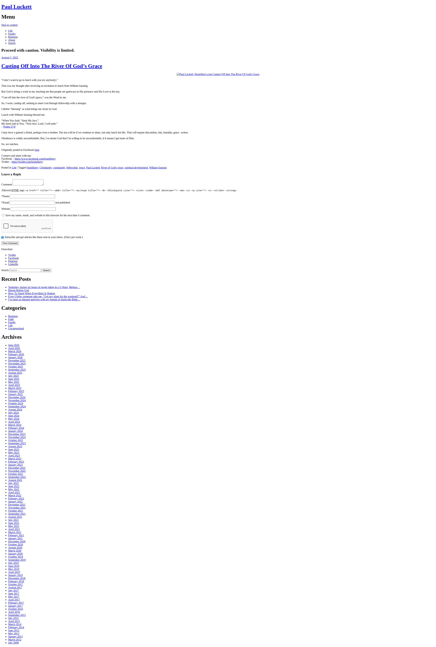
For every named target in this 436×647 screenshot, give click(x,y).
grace (82, 167)
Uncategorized (16, 328)
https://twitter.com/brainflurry (27, 161)
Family (12, 33)
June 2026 (13, 345)
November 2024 (17, 400)
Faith (11, 319)
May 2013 (13, 633)
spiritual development (136, 167)
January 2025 (15, 394)
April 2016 (14, 612)
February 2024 (16, 428)
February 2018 (16, 581)
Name (5, 196)
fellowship (72, 167)
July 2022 (13, 483)
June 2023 (13, 449)
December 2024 (16, 397)
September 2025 (17, 369)
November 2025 (17, 363)
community (59, 167)
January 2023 (15, 464)
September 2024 (17, 406)
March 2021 (14, 532)
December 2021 (16, 504)
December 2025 (16, 360)
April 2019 (14, 572)
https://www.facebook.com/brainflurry (35, 158)
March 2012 (14, 639)
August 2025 (15, 372)
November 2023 (17, 437)
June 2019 (13, 566)
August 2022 (15, 480)
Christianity (46, 167)
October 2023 (15, 440)
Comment (6, 184)
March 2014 (14, 624)
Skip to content (9, 25)
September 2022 (17, 477)
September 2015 (17, 615)
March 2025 (14, 388)
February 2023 (16, 461)
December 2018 (16, 578)
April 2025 (14, 385)
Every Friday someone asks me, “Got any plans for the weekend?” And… (48, 296)
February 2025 (16, 391)
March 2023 (14, 458)
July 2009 (13, 642)
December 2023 (16, 434)
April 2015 (14, 621)
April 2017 (14, 599)
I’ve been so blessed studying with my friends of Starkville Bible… (44, 299)
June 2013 (13, 630)
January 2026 (15, 357)
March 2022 (14, 495)
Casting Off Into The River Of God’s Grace (51, 66)
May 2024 (13, 418)
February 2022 (16, 498)
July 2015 (13, 618)
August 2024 (15, 409)
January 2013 (15, 636)
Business (13, 36)
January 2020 (15, 553)
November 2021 (17, 507)
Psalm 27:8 (9, 126)
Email (5, 202)
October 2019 (15, 556)
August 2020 (15, 547)
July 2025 (13, 375)
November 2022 (17, 470)
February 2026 (16, 354)
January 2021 (15, 538)
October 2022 (15, 474)
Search (11, 43)
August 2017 (15, 587)
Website (5, 208)
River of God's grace (112, 167)
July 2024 (13, 412)
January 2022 (15, 501)
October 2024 (15, 403)
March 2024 (14, 424)
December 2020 (16, 541)
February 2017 (16, 602)
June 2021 (13, 523)
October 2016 (15, 608)
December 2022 (16, 467)
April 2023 (14, 455)
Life (10, 30)
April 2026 (14, 348)
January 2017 (15, 605)
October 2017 (15, 584)
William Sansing (158, 167)
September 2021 (17, 513)
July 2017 (13, 590)
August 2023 (15, 446)
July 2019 (13, 562)
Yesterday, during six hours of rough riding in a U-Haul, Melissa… (44, 287)
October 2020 (15, 544)
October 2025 (15, 366)
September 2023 (17, 443)
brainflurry (32, 167)
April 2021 (14, 529)
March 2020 (14, 550)
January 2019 (15, 575)
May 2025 (13, 381)
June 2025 (13, 378)
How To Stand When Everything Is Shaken (31, 293)
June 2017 (13, 593)
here (37, 149)
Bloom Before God (18, 290)
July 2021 (13, 520)
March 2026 (14, 351)
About (11, 40)
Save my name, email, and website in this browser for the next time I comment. (47, 215)
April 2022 (14, 492)
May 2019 (13, 569)
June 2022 (13, 486)
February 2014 (16, 627)
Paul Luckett (16, 7)
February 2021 (16, 535)
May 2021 (13, 526)
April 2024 (14, 421)
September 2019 (17, 559)
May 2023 (13, 452)
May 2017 (13, 596)
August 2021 (15, 516)
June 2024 (13, 415)
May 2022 (13, 489)
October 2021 (15, 510)
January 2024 (15, 431)
